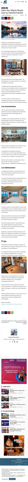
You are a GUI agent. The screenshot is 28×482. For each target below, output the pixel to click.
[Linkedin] (19, 2)
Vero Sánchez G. (12, 424)
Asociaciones (12, 427)
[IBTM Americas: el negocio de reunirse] (5, 391)
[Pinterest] (9, 18)
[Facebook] (15, 2)
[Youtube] (23, 2)
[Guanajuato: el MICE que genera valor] (5, 405)
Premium (6, 5)
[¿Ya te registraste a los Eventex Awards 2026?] (5, 423)
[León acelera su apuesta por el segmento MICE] (5, 398)
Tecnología (12, 413)
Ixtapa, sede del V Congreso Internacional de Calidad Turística (20, 322)
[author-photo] (14, 335)
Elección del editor (13, 420)
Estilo (11, 5)
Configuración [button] (5, 479)
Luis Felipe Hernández (13, 417)
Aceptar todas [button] (12, 478)
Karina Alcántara (12, 400)
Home (2, 5)
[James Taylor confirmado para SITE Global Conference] (5, 430)
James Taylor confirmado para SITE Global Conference (17, 429)
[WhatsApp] (12, 18)
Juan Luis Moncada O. (7, 15)
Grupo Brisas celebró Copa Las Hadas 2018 (7, 321)
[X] (21, 2)
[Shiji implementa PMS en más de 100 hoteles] (5, 416)
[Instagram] (17, 2)
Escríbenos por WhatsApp (18, 463)
